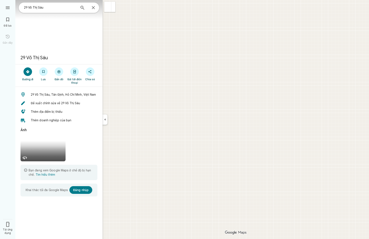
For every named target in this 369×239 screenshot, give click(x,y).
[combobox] (50, 7)
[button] (107, 7)
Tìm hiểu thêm (45, 175)
